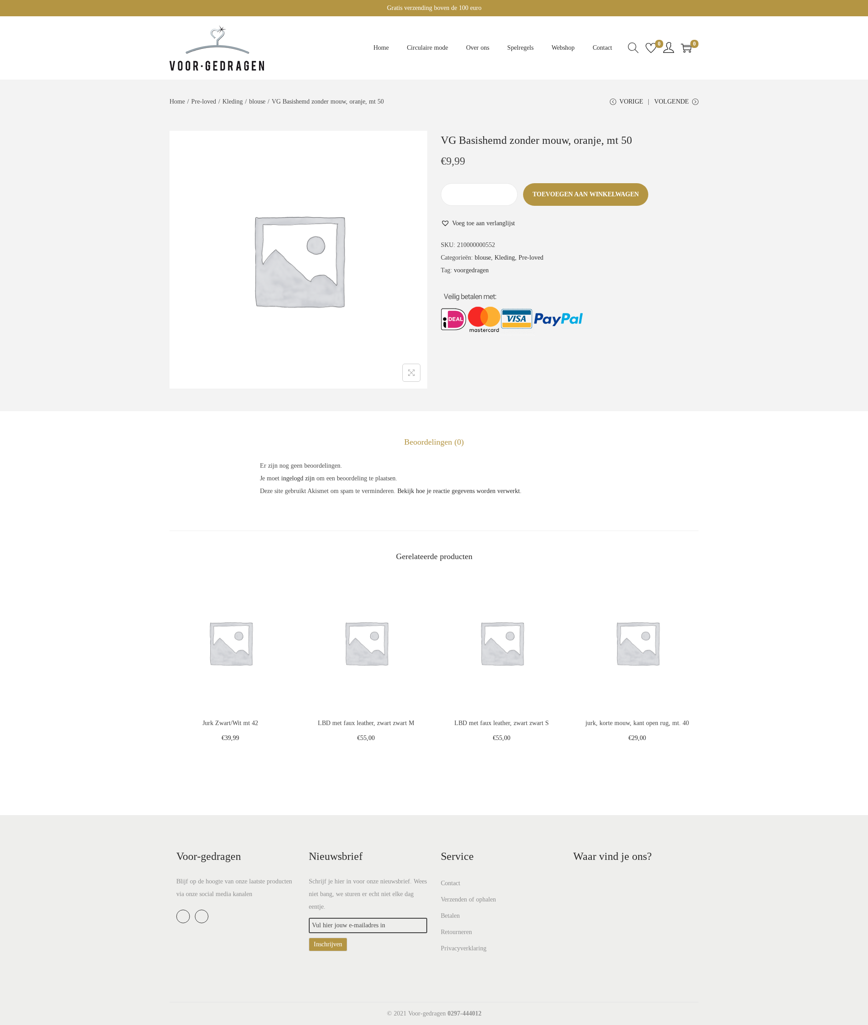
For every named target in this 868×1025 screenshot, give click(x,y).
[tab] (434, 442)
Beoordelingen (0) (434, 441)
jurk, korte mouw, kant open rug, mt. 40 (637, 723)
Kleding (232, 101)
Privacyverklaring (463, 948)
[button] (478, 223)
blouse (257, 101)
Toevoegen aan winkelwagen (586, 194)
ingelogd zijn (298, 478)
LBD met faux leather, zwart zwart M (366, 723)
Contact (450, 883)
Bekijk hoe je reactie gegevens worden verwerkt (458, 491)
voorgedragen (471, 270)
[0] (651, 48)
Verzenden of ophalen (468, 899)
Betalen (450, 915)
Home (177, 101)
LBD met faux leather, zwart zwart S (501, 723)
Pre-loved (203, 101)
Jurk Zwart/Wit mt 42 (230, 723)
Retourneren (456, 932)
